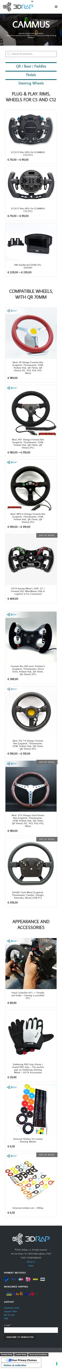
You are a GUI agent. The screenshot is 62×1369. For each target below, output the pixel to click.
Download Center (11, 1307)
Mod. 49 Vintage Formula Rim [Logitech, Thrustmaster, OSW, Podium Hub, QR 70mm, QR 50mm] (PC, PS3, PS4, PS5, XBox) (28, 367)
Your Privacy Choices (24, 1360)
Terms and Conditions (38, 1354)
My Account (9, 1315)
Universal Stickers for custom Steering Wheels (28, 1140)
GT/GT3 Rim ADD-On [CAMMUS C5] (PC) (28, 210)
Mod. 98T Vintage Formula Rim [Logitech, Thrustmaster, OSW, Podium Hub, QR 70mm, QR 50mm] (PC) (28, 443)
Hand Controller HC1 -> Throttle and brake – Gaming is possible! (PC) (28, 995)
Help (6, 1318)
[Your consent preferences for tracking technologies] (57, 1364)
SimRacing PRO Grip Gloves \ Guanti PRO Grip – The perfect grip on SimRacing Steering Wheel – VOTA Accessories (28, 1068)
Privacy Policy (6, 1354)
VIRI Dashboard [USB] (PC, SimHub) (28, 266)
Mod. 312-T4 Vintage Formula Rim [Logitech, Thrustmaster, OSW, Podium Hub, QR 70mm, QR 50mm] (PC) (28, 744)
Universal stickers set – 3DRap (28, 1208)
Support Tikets (10, 1311)
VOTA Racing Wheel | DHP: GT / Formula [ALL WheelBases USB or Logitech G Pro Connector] (28, 591)
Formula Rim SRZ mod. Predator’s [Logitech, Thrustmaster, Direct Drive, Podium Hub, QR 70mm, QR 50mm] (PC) (28, 670)
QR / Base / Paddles (31, 66)
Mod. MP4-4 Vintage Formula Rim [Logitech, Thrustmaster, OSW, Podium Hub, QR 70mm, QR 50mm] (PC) (28, 518)
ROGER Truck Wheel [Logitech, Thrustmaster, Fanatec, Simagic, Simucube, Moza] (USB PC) (28, 895)
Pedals (31, 74)
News (31, 1265)
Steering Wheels (31, 83)
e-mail (7, 1325)
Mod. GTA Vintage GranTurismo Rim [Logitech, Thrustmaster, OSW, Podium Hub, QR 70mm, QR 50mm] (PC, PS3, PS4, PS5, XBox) (28, 820)
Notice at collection (15, 1365)
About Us (31, 1261)
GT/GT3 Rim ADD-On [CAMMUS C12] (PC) (28, 153)
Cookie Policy (20, 1354)
